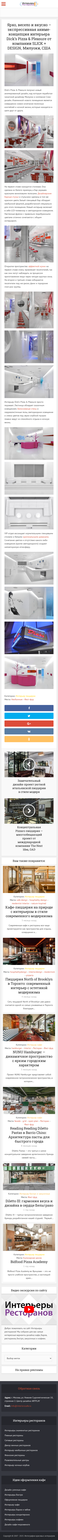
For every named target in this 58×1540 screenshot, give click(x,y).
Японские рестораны (15, 1455)
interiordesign (35, 972)
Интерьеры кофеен (14, 1519)
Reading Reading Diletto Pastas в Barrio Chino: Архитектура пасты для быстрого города (29, 1134)
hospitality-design (38, 900)
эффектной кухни (37, 266)
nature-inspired (38, 903)
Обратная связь (29, 1388)
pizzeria (29, 975)
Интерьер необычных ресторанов (21, 1450)
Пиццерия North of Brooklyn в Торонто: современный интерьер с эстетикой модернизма (29, 985)
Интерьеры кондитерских (17, 1514)
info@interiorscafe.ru (21, 1406)
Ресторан (37, 1048)
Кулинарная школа (32, 1257)
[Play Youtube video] (28, 1309)
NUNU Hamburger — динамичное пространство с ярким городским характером (29, 1058)
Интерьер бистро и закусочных (34, 1193)
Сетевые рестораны (14, 1440)
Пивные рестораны (14, 1435)
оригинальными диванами (36, 536)
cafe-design (22, 900)
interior (27, 1048)
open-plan (33, 1121)
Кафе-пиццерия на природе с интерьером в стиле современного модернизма (29, 911)
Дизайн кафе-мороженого (17, 1524)
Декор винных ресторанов (17, 1445)
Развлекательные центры (17, 1460)
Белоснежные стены (27, 408)
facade (18, 1121)
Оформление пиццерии (16, 1499)
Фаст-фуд (29, 699)
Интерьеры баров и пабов (17, 1509)
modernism (49, 972)
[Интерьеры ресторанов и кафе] (29, 3)
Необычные (16, 699)
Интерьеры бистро (14, 1494)
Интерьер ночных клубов (17, 1465)
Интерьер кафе (34, 1044)
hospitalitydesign (18, 972)
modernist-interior (20, 903)
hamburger (17, 1048)
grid (24, 1121)
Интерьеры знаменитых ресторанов (22, 1430)
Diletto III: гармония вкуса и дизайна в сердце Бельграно (29, 1203)
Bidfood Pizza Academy (29, 1261)
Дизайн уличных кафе (15, 1489)
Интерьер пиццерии (25, 696)
